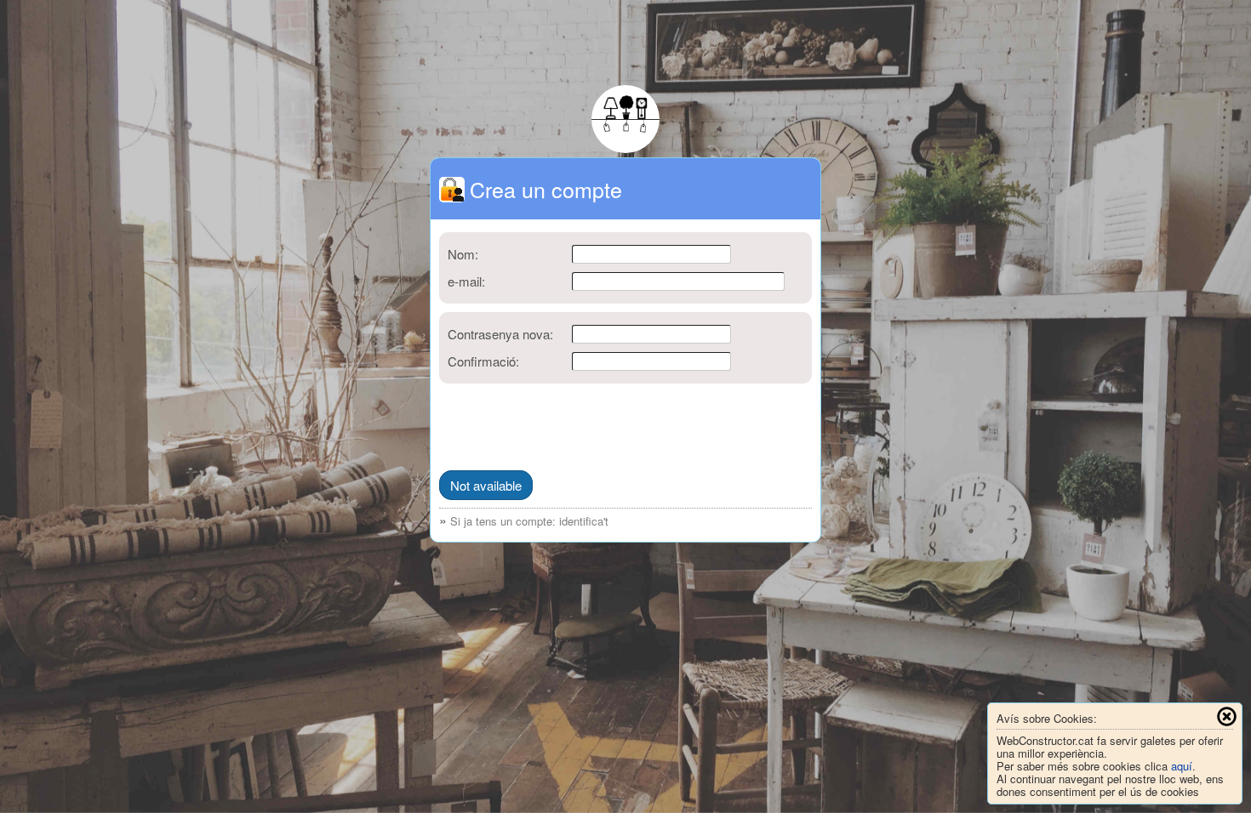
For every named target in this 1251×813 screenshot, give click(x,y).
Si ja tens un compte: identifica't (529, 521)
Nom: (463, 254)
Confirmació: (483, 361)
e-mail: (466, 281)
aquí (1181, 766)
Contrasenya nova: (500, 334)
